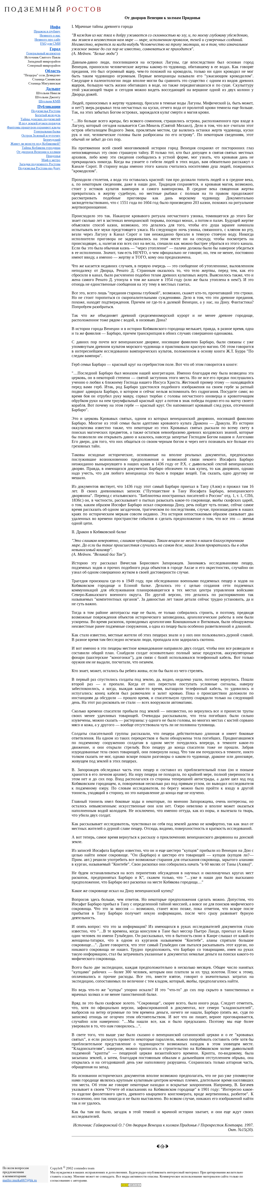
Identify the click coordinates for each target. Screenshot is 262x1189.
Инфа (55, 27)
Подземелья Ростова (45, 111)
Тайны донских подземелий (40, 119)
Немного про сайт (47, 39)
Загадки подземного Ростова (39, 164)
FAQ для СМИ (50, 43)
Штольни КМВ (49, 101)
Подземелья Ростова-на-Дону (39, 168)
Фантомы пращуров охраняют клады (33, 127)
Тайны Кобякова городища (41, 148)
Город (55, 49)
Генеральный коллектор (43, 53)
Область (52, 71)
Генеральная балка (47, 131)
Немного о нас (50, 35)
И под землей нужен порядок (39, 123)
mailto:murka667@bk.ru (20, 1180)
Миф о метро (50, 160)
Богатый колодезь (47, 115)
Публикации (48, 106)
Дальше (53, 89)
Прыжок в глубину (47, 31)
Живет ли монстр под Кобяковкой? (35, 143)
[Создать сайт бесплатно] (131, 1185)
